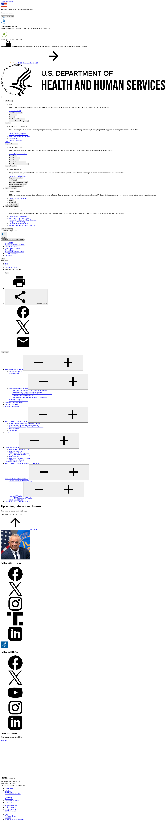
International (8, 255)
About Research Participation (14, 369)
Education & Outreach (11, 246)
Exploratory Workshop (12, 447)
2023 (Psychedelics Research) (18, 451)
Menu (3, 259)
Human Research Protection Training (16, 421)
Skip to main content (7, 1)
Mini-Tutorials (13, 430)
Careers (7, 790)
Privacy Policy (9, 802)
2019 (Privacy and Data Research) (19, 458)
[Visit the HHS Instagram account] (15, 714)
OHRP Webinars (14, 428)
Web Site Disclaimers (11, 809)
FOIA (6, 814)
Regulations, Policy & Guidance (14, 245)
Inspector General (10, 807)
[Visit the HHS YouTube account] (15, 699)
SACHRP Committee (11, 253)
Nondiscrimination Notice (13, 794)
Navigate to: (5, 352)
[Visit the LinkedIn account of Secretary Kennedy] (15, 640)
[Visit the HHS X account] (15, 684)
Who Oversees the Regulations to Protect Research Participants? (32, 394)
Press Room (8, 797)
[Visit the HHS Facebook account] (15, 669)
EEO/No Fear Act (10, 811)
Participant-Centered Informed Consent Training (23, 425)
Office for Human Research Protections (13, 239)
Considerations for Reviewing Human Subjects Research (26, 427)
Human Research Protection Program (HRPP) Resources (22, 463)
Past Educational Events (12, 404)
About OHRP (9, 243)
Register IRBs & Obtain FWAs (14, 252)
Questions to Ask (14, 373)
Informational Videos (15, 371)
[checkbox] (6, 273)
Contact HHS (9, 788)
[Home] (84, 95)
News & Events (9, 250)
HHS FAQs (8, 792)
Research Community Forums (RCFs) (20, 481)
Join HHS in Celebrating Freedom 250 (27, 63)
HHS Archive (9, 799)
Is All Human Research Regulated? (23, 395)
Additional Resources (15, 399)
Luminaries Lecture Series (13, 462)
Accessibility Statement (12, 800)
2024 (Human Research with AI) (19, 449)
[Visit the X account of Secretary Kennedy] (15, 595)
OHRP (7, 266)
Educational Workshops (16, 496)
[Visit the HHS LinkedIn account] (15, 729)
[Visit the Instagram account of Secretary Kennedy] (15, 610)
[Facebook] (23, 319)
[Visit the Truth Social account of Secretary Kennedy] (15, 625)
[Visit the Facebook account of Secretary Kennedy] (15, 580)
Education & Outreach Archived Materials (18, 501)
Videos (7, 432)
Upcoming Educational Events (14, 402)
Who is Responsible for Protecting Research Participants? (30, 397)
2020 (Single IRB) (14, 456)
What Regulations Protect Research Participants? (27, 392)
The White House (10, 816)
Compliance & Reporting (12, 248)
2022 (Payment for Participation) (19, 453)
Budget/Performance (11, 805)
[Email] (23, 349)
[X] (23, 334)
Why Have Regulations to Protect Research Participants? (29, 390)
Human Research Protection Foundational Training (24, 423)
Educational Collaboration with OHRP (16, 479)
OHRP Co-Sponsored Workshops (22, 498)
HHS (6, 264)
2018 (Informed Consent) (16, 460)
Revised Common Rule (12, 406)
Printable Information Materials (18, 401)
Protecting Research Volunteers (18, 388)
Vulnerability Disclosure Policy (14, 819)
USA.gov (8, 818)
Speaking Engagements (16, 500)
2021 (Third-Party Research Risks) (19, 455)
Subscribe (4, 740)
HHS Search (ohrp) (7, 231)
